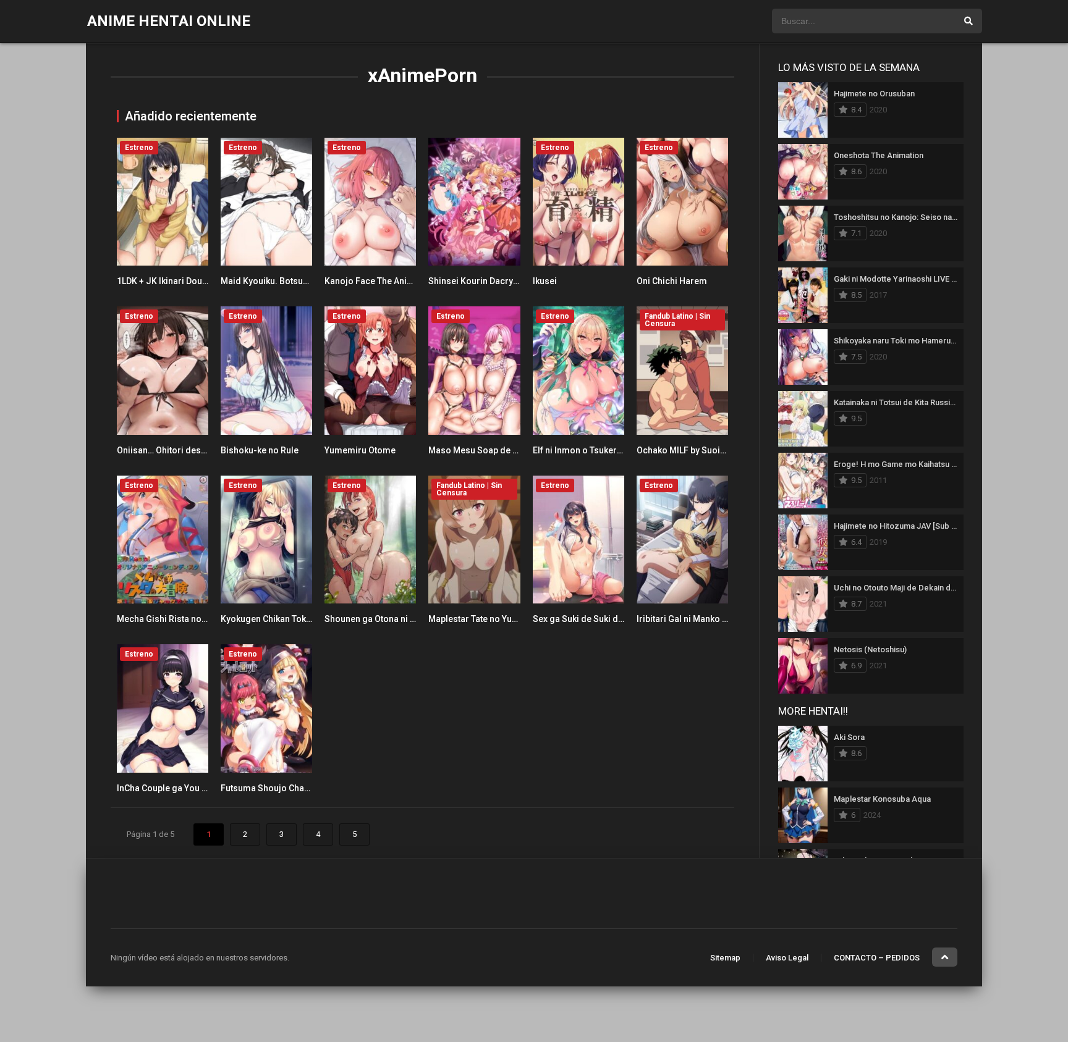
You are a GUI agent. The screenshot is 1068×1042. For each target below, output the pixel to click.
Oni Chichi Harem (672, 281)
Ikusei (545, 281)
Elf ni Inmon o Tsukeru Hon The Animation (616, 450)
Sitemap (725, 957)
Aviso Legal (787, 957)
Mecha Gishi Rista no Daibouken (181, 619)
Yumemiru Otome (360, 450)
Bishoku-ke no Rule (260, 450)
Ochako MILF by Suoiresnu (690, 450)
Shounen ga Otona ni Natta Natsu (390, 619)
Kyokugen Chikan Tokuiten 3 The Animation (306, 619)
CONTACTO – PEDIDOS (877, 957)
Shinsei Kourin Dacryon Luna (486, 281)
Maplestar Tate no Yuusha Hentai (493, 619)
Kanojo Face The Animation (379, 281)
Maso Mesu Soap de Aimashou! (492, 450)
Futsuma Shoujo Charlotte (273, 788)
